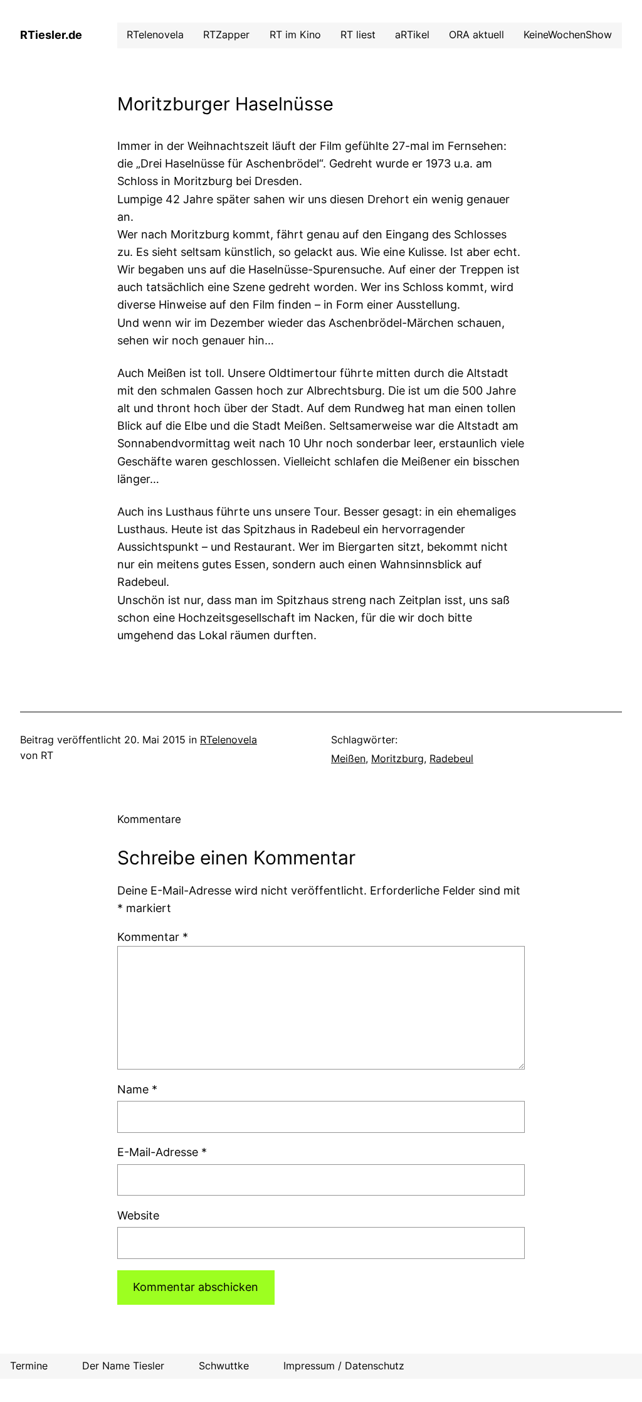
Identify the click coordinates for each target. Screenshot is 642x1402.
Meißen (348, 759)
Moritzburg (397, 759)
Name (137, 1089)
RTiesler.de (51, 34)
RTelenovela (228, 740)
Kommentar (152, 936)
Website (138, 1215)
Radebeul (451, 759)
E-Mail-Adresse (162, 1152)
